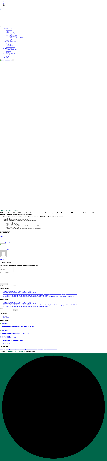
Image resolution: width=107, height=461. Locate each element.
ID (3, 8)
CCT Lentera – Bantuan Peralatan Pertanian (12, 340)
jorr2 (31, 349)
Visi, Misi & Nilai (10, 32)
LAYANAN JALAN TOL (9, 41)
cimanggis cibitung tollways (13, 349)
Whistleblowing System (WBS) (16, 37)
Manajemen (8, 31)
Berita (7, 56)
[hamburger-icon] (0, 26)
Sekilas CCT (9, 30)
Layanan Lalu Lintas (10, 47)
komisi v (35, 349)
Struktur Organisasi (10, 34)
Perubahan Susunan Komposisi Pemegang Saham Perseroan (17, 291)
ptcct (45, 349)
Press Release (6, 317)
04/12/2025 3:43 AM (5, 336)
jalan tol (27, 349)
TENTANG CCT (7, 28)
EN (1, 8)
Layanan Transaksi (10, 45)
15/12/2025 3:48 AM (5, 329)
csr (22, 349)
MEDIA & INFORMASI (9, 53)
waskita (54, 349)
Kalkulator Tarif (9, 44)
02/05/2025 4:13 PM (10, 210)
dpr (24, 349)
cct (4, 349)
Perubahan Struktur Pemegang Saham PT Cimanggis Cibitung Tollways (19, 292)
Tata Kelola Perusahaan (11, 35)
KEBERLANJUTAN (8, 48)
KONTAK (5, 57)
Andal (7, 52)
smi (51, 349)
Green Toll (8, 51)
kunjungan (40, 349)
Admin (2, 210)
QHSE (10, 39)
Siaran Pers (8, 55)
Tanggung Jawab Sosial (11, 49)
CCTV (7, 43)
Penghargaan (9, 40)
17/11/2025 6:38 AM (5, 343)
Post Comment (4, 284)
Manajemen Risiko (13, 36)
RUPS (48, 349)
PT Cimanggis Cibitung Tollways (14, 351)
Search (1, 308)
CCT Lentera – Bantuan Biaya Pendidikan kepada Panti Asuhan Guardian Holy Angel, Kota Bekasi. (26, 295)
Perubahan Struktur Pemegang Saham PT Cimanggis (14, 333)
